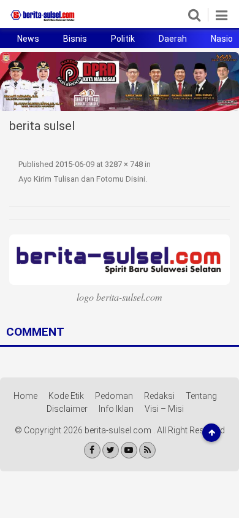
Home (25, 396)
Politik (123, 39)
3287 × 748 (124, 164)
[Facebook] (92, 450)
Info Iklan (116, 409)
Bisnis (75, 39)
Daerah (173, 39)
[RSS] (147, 450)
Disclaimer (67, 409)
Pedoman (114, 396)
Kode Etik (66, 396)
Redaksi (159, 396)
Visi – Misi (164, 409)
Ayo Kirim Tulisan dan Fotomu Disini (81, 179)
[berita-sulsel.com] (43, 21)
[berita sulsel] (119, 259)
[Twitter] (110, 450)
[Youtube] (129, 450)
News (28, 39)
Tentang (201, 396)
